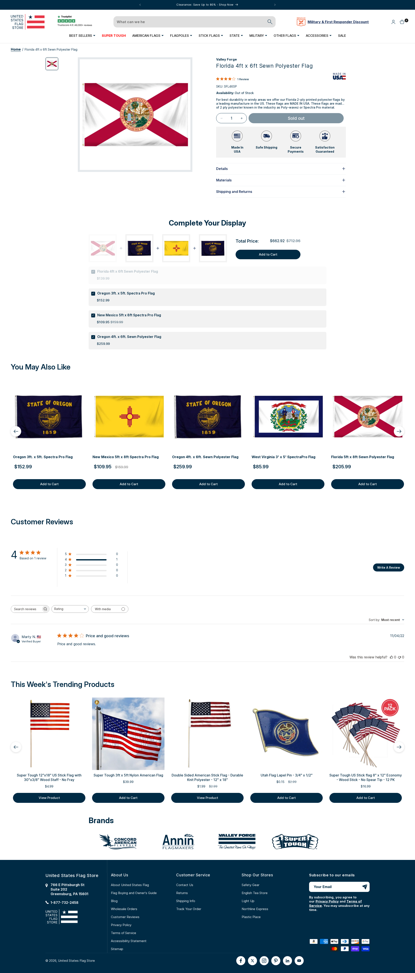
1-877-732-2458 (64, 902)
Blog (114, 901)
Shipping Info (185, 901)
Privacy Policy (121, 925)
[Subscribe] (364, 887)
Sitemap (117, 949)
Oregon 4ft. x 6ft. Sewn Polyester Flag (129, 336)
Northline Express (255, 909)
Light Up (248, 901)
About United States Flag (130, 885)
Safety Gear (250, 885)
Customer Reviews (125, 917)
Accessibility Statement (129, 941)
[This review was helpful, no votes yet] (391, 657)
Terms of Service (123, 933)
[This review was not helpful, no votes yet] (399, 657)
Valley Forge (226, 59)
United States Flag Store (76, 961)
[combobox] (70, 609)
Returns (182, 893)
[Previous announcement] (140, 5)
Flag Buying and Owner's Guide (134, 893)
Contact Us (184, 885)
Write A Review (388, 567)
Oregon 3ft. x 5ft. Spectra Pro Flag (126, 293)
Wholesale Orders (124, 909)
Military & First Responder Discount (338, 22)
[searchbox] (26, 609)
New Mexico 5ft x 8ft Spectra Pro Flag (129, 315)
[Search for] (270, 22)
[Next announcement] (275, 5)
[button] (82, 35)
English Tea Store (255, 893)
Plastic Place (251, 917)
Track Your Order (188, 909)
